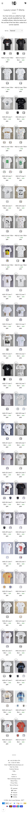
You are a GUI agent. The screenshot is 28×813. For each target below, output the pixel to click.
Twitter (15, 790)
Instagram (14, 795)
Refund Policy (14, 781)
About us (14, 774)
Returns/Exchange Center (14, 779)
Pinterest (14, 792)
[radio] (4, 53)
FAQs (14, 771)
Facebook (14, 788)
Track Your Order (14, 767)
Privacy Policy (14, 783)
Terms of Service (14, 785)
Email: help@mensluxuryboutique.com (14, 765)
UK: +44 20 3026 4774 (14, 760)
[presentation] (12, 171)
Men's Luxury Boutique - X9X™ (16, 800)
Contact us (14, 776)
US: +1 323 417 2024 (14, 763)
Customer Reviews (14, 769)
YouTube (15, 797)
